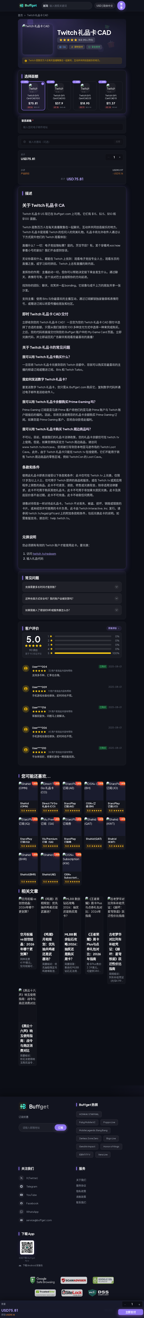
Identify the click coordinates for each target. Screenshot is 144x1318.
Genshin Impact (87, 1146)
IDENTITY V (84, 1154)
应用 (118, 141)
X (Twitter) (32, 1178)
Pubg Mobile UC (87, 1122)
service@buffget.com (39, 1220)
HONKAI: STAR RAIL (89, 1114)
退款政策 (81, 1196)
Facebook (32, 1203)
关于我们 (81, 1179)
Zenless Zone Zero (88, 1138)
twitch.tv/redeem (44, 553)
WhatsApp (32, 1211)
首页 (20, 15)
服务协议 (81, 1185)
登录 (121, 5)
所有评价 (112, 628)
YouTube (31, 1194)
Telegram (31, 1186)
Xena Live (102, 1154)
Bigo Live (111, 1138)
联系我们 (81, 1202)
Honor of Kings (111, 1146)
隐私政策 (81, 1191)
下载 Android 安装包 (33, 1265)
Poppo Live (109, 1122)
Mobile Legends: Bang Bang (93, 1130)
